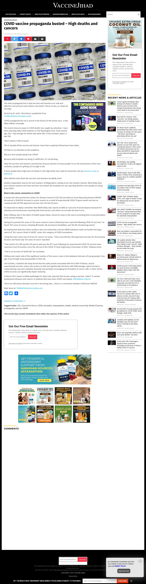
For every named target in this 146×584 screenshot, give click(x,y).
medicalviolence (78, 14)
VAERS (25, 308)
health (68, 306)
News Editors (22, 34)
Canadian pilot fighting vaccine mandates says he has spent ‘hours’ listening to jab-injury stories (128, 323)
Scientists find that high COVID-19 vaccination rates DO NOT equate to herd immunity (129, 188)
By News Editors (129, 227)
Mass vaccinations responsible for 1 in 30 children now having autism (129, 232)
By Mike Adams (129, 205)
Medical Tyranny (96, 306)
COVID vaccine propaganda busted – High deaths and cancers (129, 223)
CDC (19, 306)
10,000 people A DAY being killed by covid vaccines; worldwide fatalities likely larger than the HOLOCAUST (129, 269)
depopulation (58, 306)
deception (48, 306)
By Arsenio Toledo (130, 181)
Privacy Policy (73, 576)
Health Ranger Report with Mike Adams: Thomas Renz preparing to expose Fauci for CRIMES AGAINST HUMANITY (129, 176)
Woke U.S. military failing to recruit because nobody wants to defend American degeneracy (129, 257)
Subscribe (122, 581)
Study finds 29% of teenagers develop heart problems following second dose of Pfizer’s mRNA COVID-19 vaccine (129, 344)
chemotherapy (25, 14)
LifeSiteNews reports (81, 279)
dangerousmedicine (60, 14)
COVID (40, 306)
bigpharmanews (94, 14)
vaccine (18, 308)
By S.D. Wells (129, 157)
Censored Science (29, 306)
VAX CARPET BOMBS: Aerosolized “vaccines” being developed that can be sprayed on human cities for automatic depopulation (129, 213)
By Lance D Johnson (130, 304)
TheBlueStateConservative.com (17, 116)
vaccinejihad (10, 14)
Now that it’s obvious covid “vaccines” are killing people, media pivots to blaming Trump (128, 119)
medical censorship (80, 306)
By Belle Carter (129, 192)
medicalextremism (42, 14)
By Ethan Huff (129, 112)
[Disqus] (55, 460)
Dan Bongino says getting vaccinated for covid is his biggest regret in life (129, 164)
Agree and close (124, 571)
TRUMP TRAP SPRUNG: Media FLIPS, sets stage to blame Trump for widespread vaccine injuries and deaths (129, 200)
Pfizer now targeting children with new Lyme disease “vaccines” (129, 334)
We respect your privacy (61, 570)
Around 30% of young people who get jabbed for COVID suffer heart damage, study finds (129, 311)
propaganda (9, 308)
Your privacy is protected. (16, 343)
